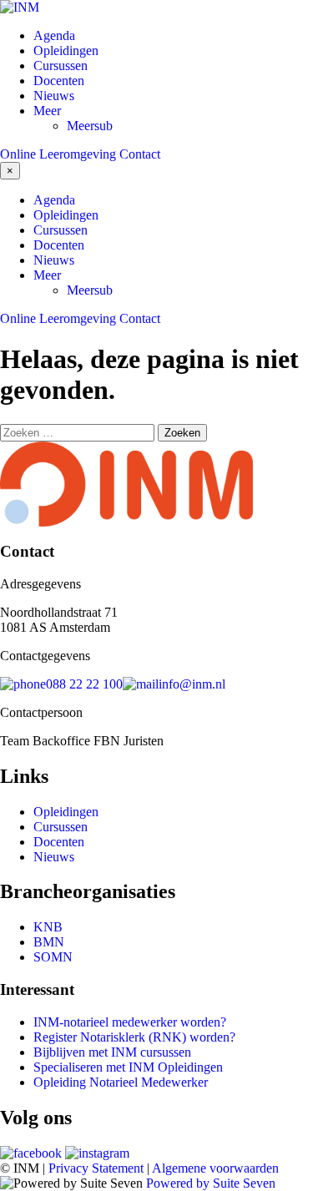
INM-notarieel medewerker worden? (129, 1022)
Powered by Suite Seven (210, 1183)
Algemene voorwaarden (215, 1168)
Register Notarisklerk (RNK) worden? (134, 1037)
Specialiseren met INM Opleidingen (128, 1067)
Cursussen (60, 65)
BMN (48, 942)
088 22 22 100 (84, 684)
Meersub (90, 126)
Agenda (54, 35)
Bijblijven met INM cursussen (112, 1052)
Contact (139, 154)
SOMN (53, 957)
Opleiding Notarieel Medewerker (120, 1082)
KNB (48, 927)
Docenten (58, 80)
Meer (47, 110)
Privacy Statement (96, 1168)
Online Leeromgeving (58, 154)
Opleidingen (65, 50)
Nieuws (53, 95)
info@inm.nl (192, 684)
